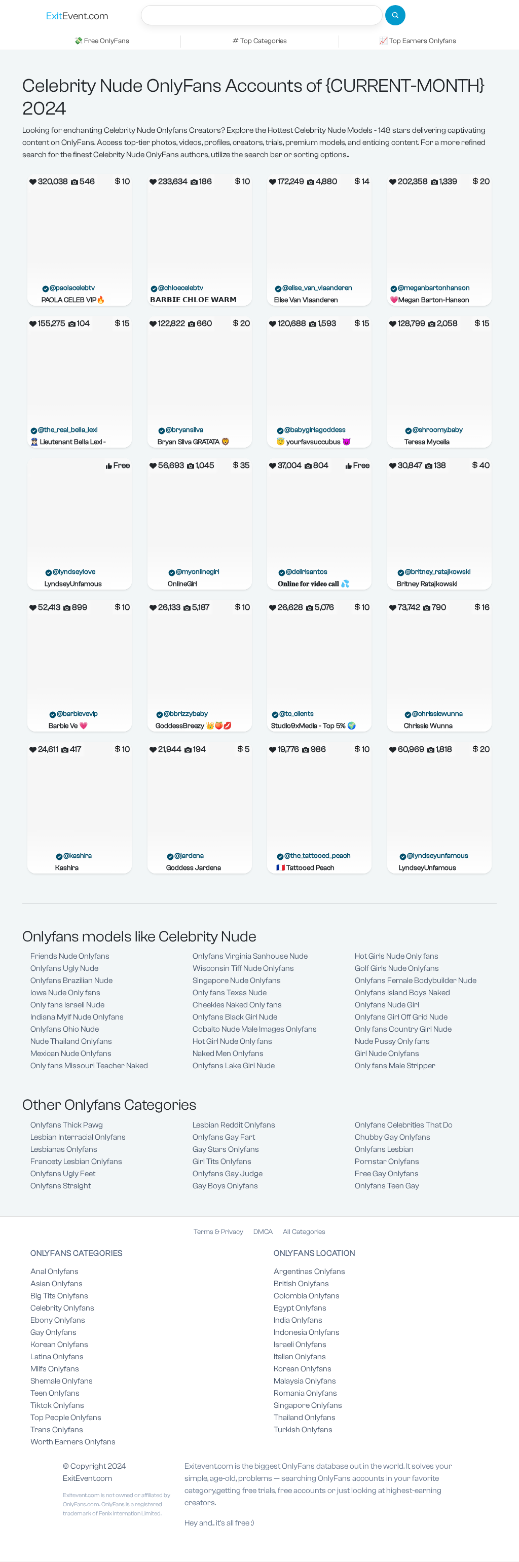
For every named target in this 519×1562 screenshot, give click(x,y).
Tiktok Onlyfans (57, 1405)
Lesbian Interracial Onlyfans (78, 1137)
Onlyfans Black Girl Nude (235, 1017)
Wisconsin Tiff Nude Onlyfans (243, 968)
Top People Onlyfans (65, 1417)
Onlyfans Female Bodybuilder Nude (415, 980)
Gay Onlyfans (53, 1332)
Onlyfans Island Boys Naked (402, 992)
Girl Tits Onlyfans (222, 1161)
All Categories (304, 1232)
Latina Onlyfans (57, 1356)
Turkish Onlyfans (303, 1429)
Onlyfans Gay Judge (228, 1173)
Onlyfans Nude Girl (387, 1004)
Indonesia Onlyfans (307, 1332)
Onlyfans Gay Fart (224, 1137)
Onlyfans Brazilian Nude (71, 980)
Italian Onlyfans (300, 1356)
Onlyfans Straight (60, 1185)
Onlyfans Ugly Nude (64, 968)
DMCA (263, 1232)
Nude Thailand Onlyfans (71, 1041)
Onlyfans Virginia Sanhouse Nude (250, 956)
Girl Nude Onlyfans (387, 1053)
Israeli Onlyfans (300, 1344)
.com (77, 16)
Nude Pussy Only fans (392, 1041)
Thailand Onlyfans (305, 1417)
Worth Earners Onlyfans (73, 1441)
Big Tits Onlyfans (59, 1295)
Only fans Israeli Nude (67, 1004)
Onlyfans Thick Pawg (66, 1125)
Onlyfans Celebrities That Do (404, 1125)
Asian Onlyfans (56, 1283)
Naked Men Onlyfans (228, 1053)
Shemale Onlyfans (61, 1381)
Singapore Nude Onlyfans (237, 980)
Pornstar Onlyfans (387, 1161)
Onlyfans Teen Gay (387, 1185)
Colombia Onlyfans (307, 1295)
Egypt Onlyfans (300, 1308)
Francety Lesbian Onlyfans (76, 1161)
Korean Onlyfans (59, 1344)
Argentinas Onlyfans (309, 1271)
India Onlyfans (298, 1320)
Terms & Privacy (218, 1232)
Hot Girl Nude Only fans (232, 1041)
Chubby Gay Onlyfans (392, 1137)
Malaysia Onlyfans (305, 1381)
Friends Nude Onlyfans (69, 956)
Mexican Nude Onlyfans (71, 1053)
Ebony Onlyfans (57, 1320)
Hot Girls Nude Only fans (396, 956)
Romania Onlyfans (305, 1393)
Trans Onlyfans (56, 1429)
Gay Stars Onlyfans (226, 1149)
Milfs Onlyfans (54, 1368)
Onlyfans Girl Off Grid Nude (401, 1017)
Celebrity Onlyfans (62, 1308)
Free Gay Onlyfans (387, 1173)
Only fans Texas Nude (230, 992)
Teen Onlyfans (55, 1393)
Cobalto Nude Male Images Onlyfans (255, 1029)
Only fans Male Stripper (395, 1065)
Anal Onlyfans (54, 1271)
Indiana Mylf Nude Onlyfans (77, 1017)
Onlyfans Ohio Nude (64, 1029)
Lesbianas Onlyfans (63, 1149)
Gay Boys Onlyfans (225, 1185)
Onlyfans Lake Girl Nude (234, 1065)
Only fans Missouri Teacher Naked (89, 1065)
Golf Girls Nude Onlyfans (397, 968)
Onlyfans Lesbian (384, 1149)
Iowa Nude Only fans (65, 992)
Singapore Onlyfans (308, 1405)
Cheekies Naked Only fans (237, 1004)
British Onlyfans (301, 1283)
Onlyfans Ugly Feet (62, 1173)
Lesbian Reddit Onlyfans (234, 1125)
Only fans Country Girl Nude (403, 1029)
